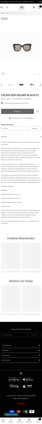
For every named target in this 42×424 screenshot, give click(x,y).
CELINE (8, 99)
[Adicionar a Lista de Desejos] (37, 111)
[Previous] (35, 74)
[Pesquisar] (7, 7)
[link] (10, 271)
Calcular (34, 128)
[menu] (1, 7)
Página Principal (5, 13)
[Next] (39, 74)
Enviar (34, 335)
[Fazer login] (34, 7)
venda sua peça (11, 414)
